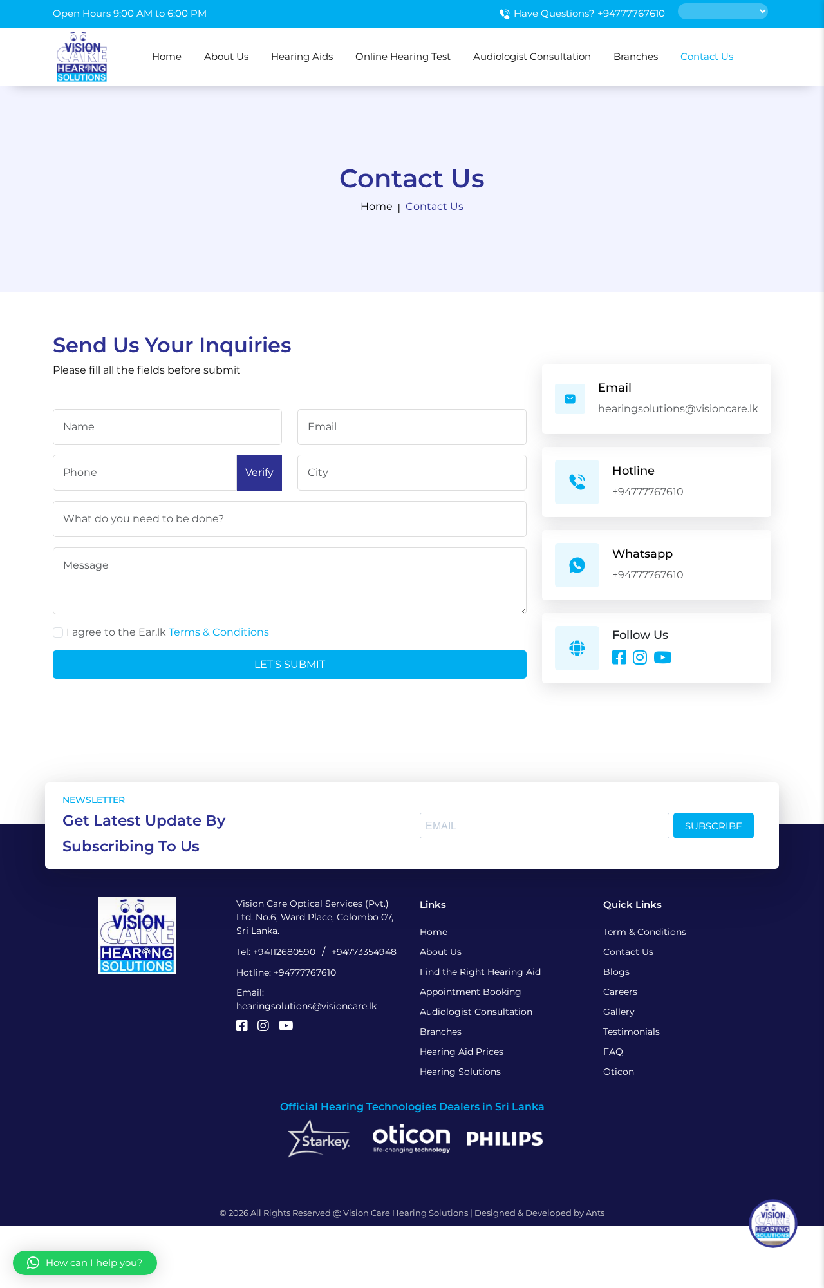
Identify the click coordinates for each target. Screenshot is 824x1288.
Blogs (616, 972)
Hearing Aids (302, 56)
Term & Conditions (644, 932)
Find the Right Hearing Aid (480, 972)
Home (167, 56)
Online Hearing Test (403, 56)
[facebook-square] (619, 658)
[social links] (242, 1027)
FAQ (613, 1051)
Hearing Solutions (460, 1071)
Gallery (619, 1012)
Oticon (618, 1071)
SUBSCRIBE (713, 826)
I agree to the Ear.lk (167, 632)
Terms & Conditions (217, 632)
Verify (259, 472)
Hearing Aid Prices (461, 1051)
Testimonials (631, 1031)
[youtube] (662, 658)
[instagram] (640, 658)
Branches (635, 56)
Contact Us (706, 56)
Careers (620, 992)
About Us (226, 56)
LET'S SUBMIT (289, 664)
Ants (595, 1213)
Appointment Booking (470, 992)
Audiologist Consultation (532, 56)
